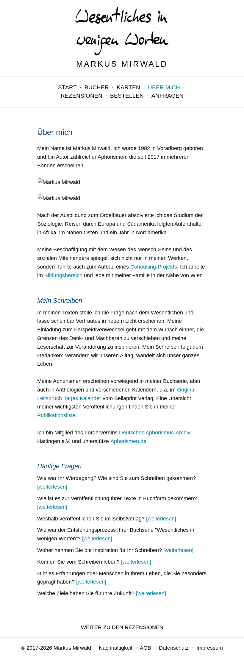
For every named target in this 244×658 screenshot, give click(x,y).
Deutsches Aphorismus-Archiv (154, 433)
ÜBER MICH (164, 87)
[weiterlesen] (52, 487)
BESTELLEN (127, 96)
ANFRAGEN (167, 96)
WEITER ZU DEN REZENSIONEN (122, 627)
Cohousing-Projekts (153, 267)
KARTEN (128, 87)
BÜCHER (97, 87)
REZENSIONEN (81, 96)
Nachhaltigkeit (115, 648)
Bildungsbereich (63, 275)
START (67, 87)
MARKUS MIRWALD (122, 64)
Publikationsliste (56, 415)
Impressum (209, 648)
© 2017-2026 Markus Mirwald (56, 648)
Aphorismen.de (128, 441)
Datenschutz (174, 648)
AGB (145, 648)
